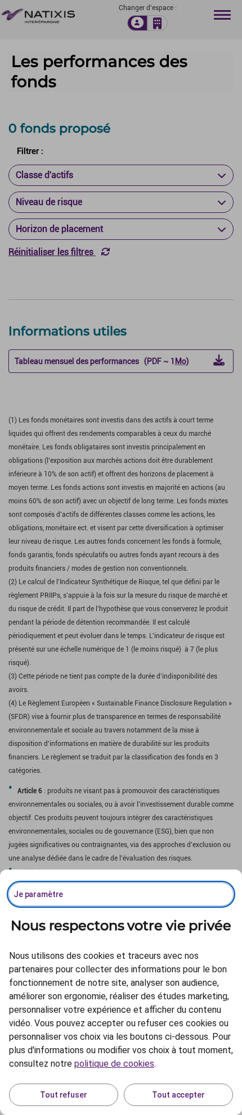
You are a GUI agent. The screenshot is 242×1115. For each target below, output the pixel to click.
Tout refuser (63, 1094)
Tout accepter (178, 1094)
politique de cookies (114, 1063)
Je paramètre (38, 894)
